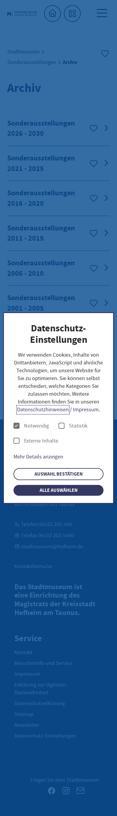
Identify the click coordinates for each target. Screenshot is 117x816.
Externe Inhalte (41, 441)
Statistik (78, 426)
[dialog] (58, 408)
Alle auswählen (59, 490)
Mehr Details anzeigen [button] (38, 456)
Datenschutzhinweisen (43, 409)
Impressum (86, 409)
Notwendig (36, 426)
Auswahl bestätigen (58, 474)
